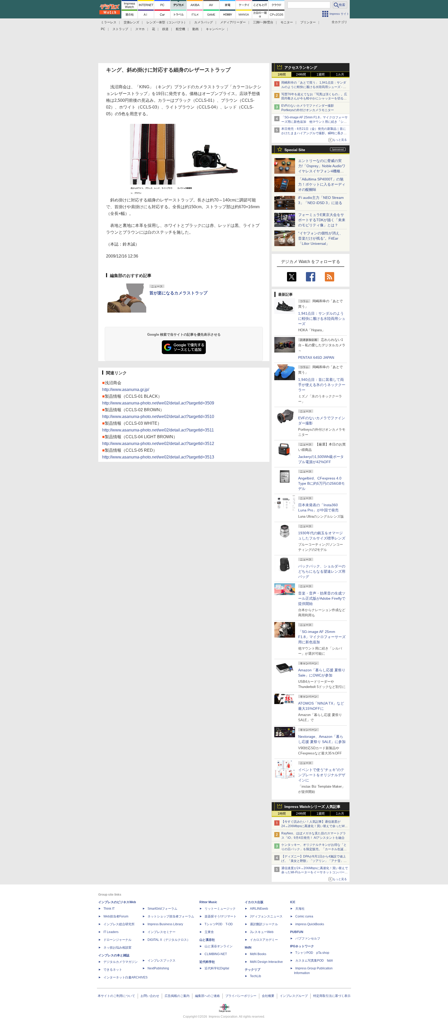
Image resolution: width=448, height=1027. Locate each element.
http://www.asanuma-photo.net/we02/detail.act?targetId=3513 (158, 457)
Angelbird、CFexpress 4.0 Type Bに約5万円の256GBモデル (321, 483)
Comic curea (304, 916)
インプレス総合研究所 (119, 924)
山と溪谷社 (207, 940)
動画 (195, 29)
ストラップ (120, 29)
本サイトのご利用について (116, 996)
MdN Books (258, 954)
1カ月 (340, 74)
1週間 (321, 74)
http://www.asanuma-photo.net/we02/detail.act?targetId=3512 (158, 443)
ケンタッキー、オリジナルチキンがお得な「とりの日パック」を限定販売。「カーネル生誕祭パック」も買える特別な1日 (314, 849)
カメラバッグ (203, 22)
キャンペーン (215, 29)
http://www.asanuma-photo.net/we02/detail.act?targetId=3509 (158, 403)
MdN (248, 947)
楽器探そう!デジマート (220, 916)
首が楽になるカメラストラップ (178, 293)
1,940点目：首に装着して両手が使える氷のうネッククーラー (321, 384)
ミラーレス (108, 22)
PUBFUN (296, 932)
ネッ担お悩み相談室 (117, 947)
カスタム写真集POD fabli (314, 960)
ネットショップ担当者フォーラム (171, 916)
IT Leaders (110, 932)
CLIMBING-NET (216, 954)
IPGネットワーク (302, 946)
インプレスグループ (294, 996)
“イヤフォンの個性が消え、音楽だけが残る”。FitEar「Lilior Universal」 (320, 238)
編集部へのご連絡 (207, 996)
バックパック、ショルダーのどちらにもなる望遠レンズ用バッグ (321, 571)
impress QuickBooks (309, 924)
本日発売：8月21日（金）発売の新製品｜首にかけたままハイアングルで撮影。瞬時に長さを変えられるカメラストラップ (314, 133)
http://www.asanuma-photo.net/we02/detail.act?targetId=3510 (158, 416)
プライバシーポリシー (240, 996)
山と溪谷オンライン (219, 946)
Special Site (294, 150)
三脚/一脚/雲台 (263, 22)
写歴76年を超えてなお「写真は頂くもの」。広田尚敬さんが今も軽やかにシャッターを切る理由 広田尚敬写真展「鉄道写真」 (314, 98)
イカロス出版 (254, 902)
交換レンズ (131, 22)
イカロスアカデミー (264, 940)
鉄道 (165, 29)
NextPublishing (158, 968)
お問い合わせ (150, 996)
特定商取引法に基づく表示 (332, 996)
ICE (292, 902)
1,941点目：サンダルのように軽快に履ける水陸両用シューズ (321, 318)
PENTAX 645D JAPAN (316, 357)
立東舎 (209, 932)
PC (103, 29)
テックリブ (252, 969)
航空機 (180, 29)
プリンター (308, 22)
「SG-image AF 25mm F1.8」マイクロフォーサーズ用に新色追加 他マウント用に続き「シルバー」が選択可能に (314, 122)
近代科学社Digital (217, 968)
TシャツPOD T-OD (219, 924)
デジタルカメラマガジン (120, 962)
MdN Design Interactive (266, 962)
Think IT (109, 908)
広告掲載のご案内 (177, 996)
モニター (287, 22)
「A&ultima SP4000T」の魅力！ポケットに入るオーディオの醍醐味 (321, 184)
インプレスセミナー (162, 932)
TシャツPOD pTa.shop (312, 953)
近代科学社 (207, 962)
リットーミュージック (220, 908)
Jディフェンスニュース (266, 916)
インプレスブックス (162, 960)
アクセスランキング (300, 67)
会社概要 (268, 996)
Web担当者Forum (115, 916)
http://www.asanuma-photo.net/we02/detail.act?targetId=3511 (158, 430)
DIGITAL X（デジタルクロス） (169, 940)
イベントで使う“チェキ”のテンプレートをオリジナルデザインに (321, 775)
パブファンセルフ (307, 938)
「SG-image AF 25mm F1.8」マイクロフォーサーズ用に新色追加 (322, 637)
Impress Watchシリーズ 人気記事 (312, 807)
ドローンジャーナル (117, 940)
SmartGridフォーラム (162, 908)
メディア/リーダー (233, 22)
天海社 (300, 908)
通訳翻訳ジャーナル (264, 924)
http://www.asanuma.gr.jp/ (125, 389)
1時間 (282, 74)
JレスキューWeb (262, 932)
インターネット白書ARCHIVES (125, 977)
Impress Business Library (165, 924)
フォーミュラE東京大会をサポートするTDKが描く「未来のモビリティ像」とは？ (321, 220)
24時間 (301, 74)
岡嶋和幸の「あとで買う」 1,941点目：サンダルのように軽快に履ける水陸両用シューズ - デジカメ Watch (313, 87)
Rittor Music (208, 902)
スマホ (140, 29)
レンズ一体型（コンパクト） (166, 22)
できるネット (112, 969)
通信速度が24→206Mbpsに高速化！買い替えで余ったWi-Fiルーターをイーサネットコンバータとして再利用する (314, 872)
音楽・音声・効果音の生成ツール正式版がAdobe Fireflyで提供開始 (321, 598)
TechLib (255, 976)
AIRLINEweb (259, 908)
